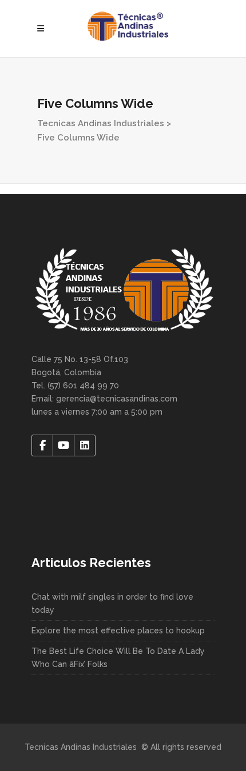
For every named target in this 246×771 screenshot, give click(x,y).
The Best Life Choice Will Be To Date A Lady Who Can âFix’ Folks (118, 657)
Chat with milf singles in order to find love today (112, 603)
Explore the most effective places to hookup (118, 630)
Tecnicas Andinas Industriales (100, 123)
